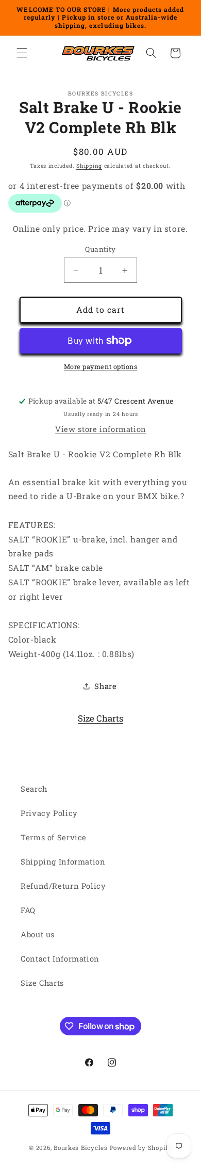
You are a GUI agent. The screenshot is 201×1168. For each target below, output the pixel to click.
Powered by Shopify (141, 1147)
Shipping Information (63, 862)
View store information (100, 429)
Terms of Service (54, 837)
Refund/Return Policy (63, 886)
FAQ (28, 910)
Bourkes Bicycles (81, 1147)
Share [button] (105, 686)
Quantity (100, 249)
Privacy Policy (49, 813)
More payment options (101, 366)
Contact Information (60, 959)
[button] (22, 53)
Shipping (89, 165)
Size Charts (100, 718)
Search (34, 789)
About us (38, 934)
